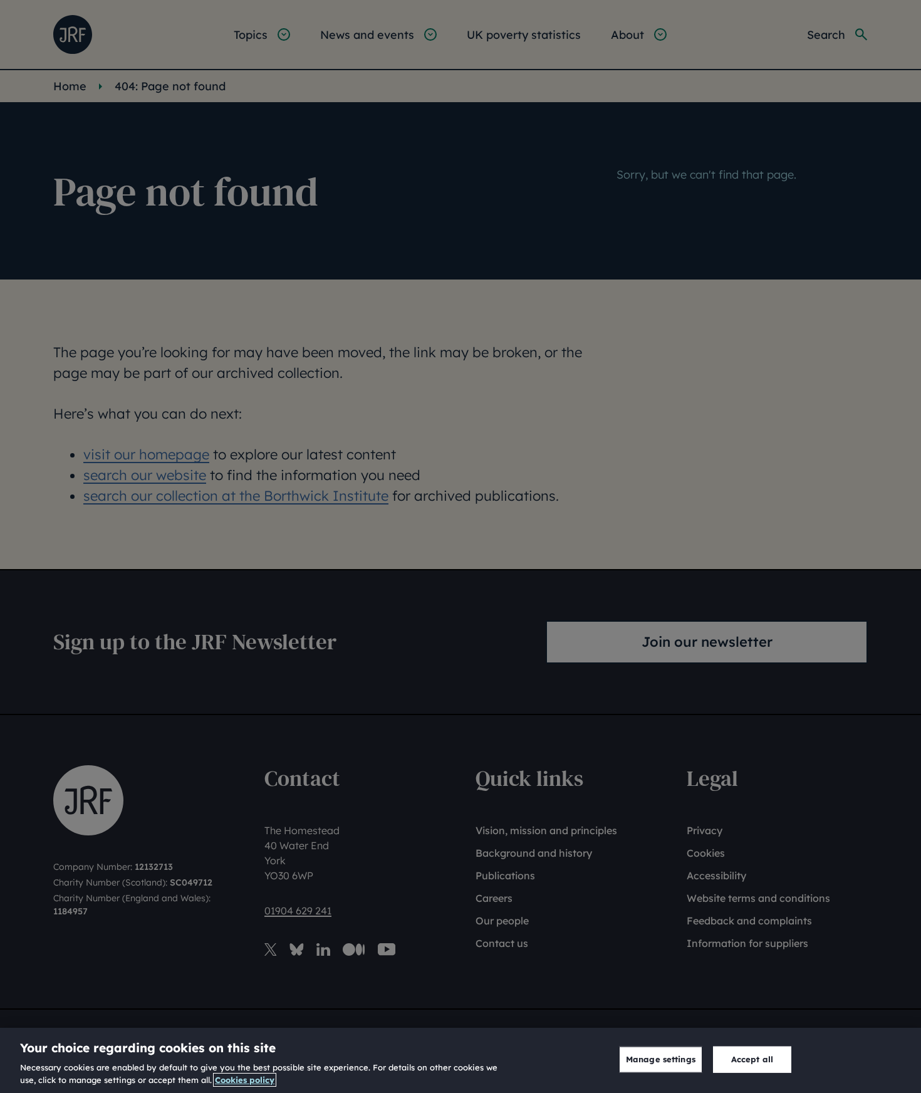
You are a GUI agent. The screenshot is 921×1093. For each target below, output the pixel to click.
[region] (460, 1060)
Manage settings (660, 1059)
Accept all (752, 1059)
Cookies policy (244, 1080)
